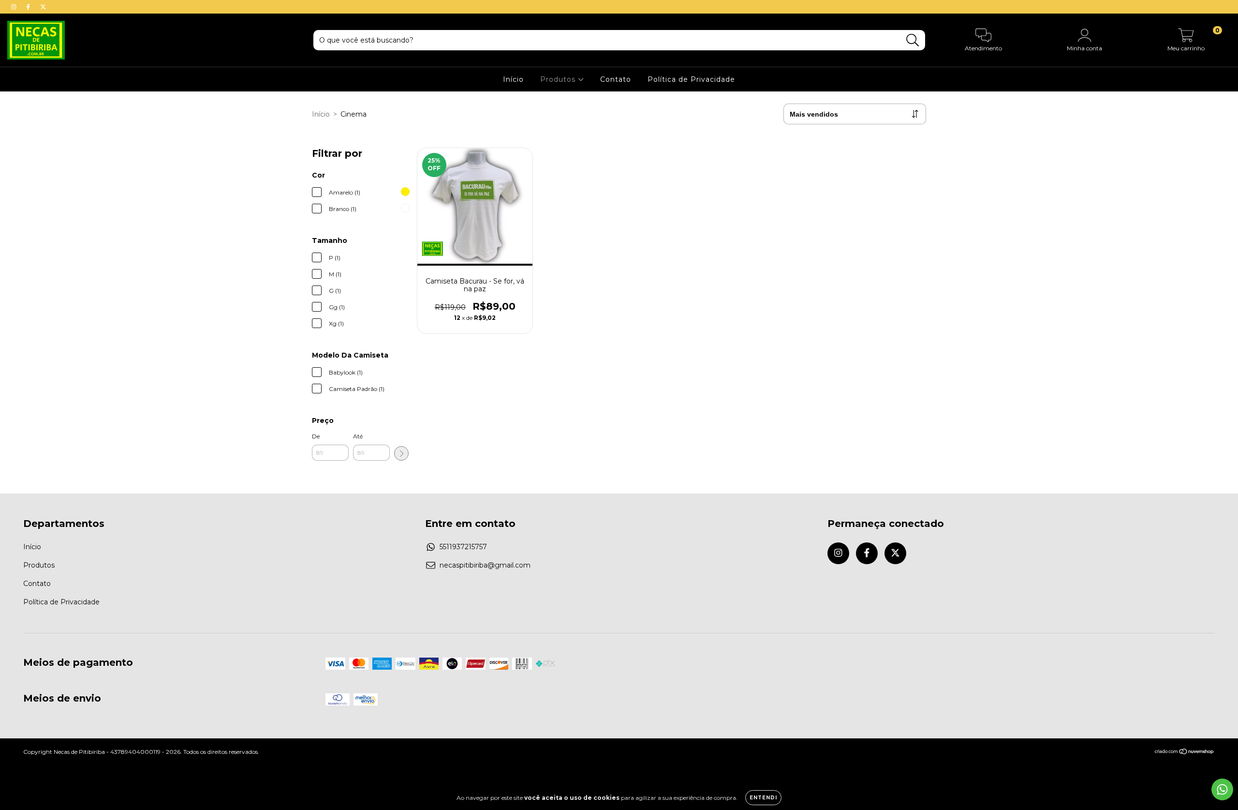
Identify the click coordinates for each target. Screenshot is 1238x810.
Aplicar (401, 453)
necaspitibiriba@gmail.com (485, 565)
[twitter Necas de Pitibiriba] (43, 6)
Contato (615, 79)
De (316, 436)
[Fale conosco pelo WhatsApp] (1222, 789)
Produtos (559, 79)
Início (513, 79)
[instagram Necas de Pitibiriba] (14, 6)
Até (358, 436)
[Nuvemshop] (1184, 752)
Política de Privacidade (691, 79)
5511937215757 (463, 546)
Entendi (763, 798)
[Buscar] (912, 40)
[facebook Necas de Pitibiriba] (29, 6)
